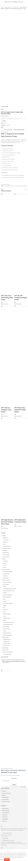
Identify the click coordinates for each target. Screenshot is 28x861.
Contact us (4, 821)
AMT (2, 302)
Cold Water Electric (7, 639)
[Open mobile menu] (1, 2)
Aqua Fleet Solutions (11, 842)
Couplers (5, 593)
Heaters (4, 563)
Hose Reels (5, 610)
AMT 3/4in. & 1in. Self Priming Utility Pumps (7, 297)
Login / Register (5, 819)
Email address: (14, 778)
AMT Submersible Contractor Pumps (20, 520)
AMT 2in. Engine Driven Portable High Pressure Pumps (13, 661)
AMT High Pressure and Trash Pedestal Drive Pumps (7, 521)
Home (2, 7)
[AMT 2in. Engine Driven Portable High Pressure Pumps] (13, 660)
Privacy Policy (4, 815)
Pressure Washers (5, 637)
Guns (4, 607)
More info (2, 859)
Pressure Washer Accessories (8, 622)
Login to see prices (5, 662)
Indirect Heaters (6, 557)
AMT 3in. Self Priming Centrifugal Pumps (20, 297)
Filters (4, 599)
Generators (5, 576)
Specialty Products (7, 546)
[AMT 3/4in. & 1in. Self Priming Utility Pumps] (7, 242)
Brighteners (5, 538)
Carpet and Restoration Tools (9, 591)
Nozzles (4, 565)
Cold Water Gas (6, 641)
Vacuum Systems (5, 650)
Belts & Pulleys (6, 584)
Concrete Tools (6, 574)
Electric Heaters (6, 555)
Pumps (4, 567)
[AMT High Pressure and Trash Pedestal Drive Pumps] (7, 466)
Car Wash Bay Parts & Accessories (9, 588)
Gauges (4, 605)
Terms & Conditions (6, 813)
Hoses (4, 612)
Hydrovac (4, 559)
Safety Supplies (6, 627)
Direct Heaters (6, 552)
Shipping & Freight (5, 810)
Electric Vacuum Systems (8, 652)
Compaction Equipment (8, 571)
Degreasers (5, 542)
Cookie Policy (5, 817)
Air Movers (5, 550)
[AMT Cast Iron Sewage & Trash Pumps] (7, 354)
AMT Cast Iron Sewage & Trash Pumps (6, 409)
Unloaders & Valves (7, 633)
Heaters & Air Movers (6, 548)
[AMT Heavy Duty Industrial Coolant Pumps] (20, 354)
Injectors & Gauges (7, 614)
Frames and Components (8, 603)
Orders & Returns (5, 808)
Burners (4, 586)
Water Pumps (5, 578)
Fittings (4, 601)
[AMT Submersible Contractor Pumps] (20, 466)
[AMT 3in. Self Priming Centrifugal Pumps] (20, 242)
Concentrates (6, 540)
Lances (4, 616)
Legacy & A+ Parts (6, 618)
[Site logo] (9, 2)
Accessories (5, 561)
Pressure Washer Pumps (7, 624)
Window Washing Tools (7, 635)
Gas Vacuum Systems (7, 654)
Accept (7, 859)
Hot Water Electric (7, 643)
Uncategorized (5, 648)
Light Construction (5, 569)
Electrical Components (7, 595)
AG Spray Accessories (7, 582)
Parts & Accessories (6, 580)
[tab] (8, 129)
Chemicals (4, 536)
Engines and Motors (7, 597)
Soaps (4, 544)
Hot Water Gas (6, 646)
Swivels (4, 631)
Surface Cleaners (6, 629)
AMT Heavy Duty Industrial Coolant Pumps (20, 409)
